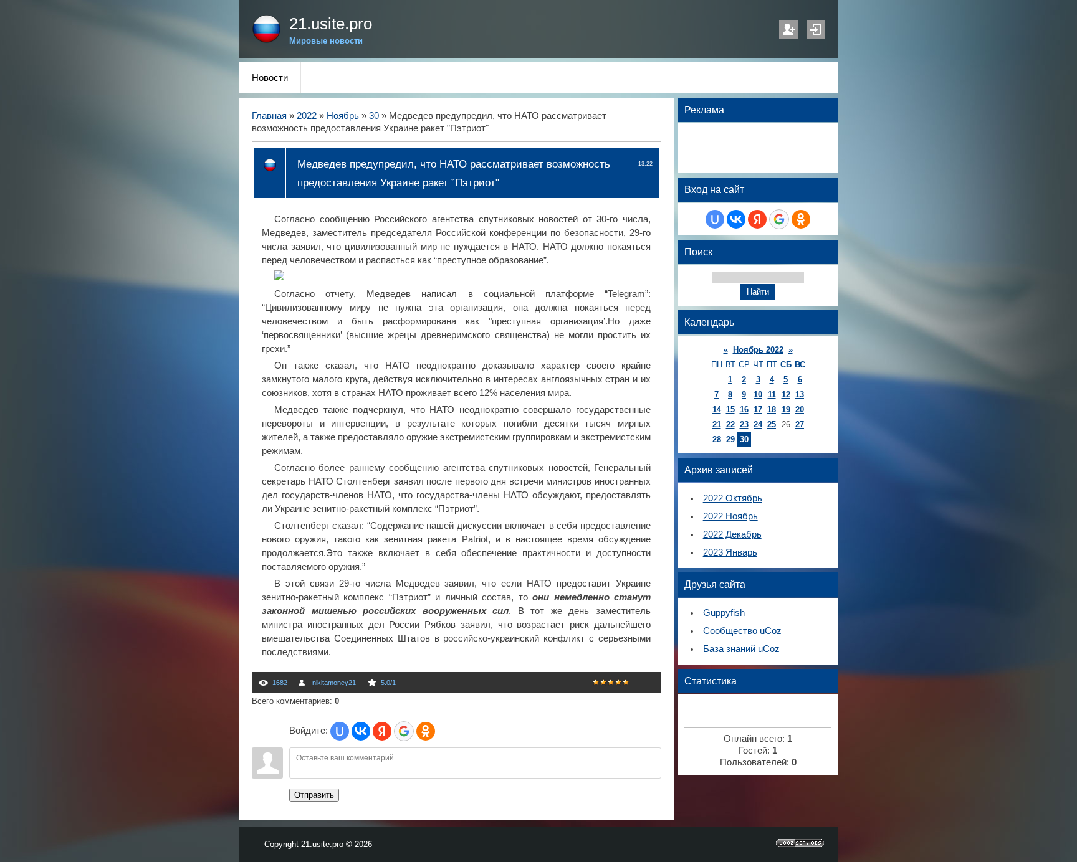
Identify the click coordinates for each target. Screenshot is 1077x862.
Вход (816, 29)
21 (716, 424)
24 (758, 424)
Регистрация (788, 29)
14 (716, 409)
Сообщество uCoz (742, 631)
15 (730, 409)
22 (730, 424)
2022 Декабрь (732, 534)
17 (758, 409)
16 (744, 409)
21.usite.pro (330, 23)
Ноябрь (343, 116)
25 (771, 424)
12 (786, 394)
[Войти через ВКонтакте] (361, 731)
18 (771, 409)
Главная (269, 116)
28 (716, 439)
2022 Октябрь (732, 498)
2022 (307, 116)
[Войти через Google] (404, 731)
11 (772, 394)
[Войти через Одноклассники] (425, 731)
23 (744, 424)
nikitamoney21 (334, 682)
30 (374, 116)
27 (799, 424)
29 (730, 439)
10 (758, 394)
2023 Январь (730, 552)
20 (799, 409)
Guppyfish (724, 613)
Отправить (314, 795)
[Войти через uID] (339, 731)
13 (799, 394)
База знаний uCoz (741, 649)
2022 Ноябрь (730, 516)
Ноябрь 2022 (758, 349)
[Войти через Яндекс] (382, 731)
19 (786, 409)
